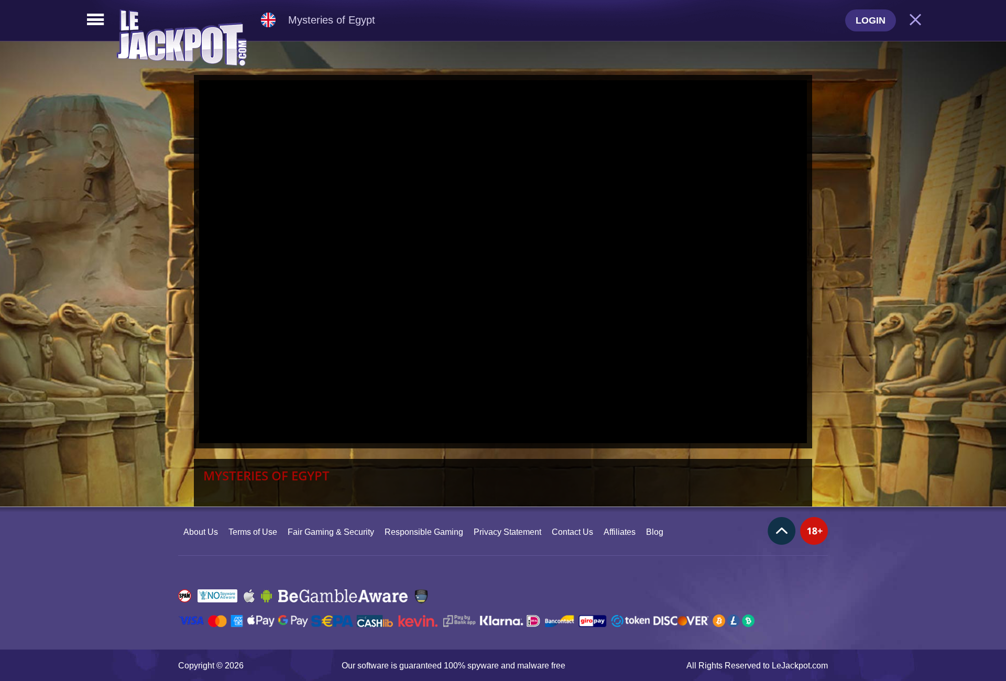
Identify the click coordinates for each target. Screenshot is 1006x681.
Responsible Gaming (424, 532)
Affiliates (620, 532)
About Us (200, 532)
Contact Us (572, 532)
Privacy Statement (507, 532)
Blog (654, 532)
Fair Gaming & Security (331, 532)
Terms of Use (252, 532)
